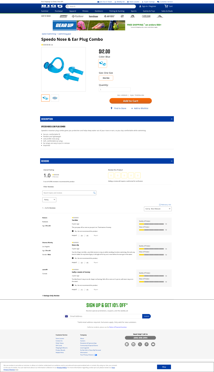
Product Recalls (61, 350)
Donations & (88, 343)
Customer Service (166, 2)
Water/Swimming (49, 34)
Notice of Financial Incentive (118, 327)
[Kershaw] (93, 16)
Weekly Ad (120, 2)
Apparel (72, 11)
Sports (134, 11)
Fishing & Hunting (116, 11)
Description (47, 119)
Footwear (59, 11)
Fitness (85, 11)
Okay (164, 367)
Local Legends (84, 348)
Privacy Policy (62, 368)
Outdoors (99, 11)
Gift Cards (59, 345)
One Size (106, 78)
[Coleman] (64, 16)
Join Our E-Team (105, 2)
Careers (83, 341)
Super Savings (149, 2)
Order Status (60, 343)
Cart (171, 7)
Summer (44, 11)
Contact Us (59, 341)
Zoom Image (49, 50)
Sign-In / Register (149, 6)
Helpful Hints (60, 352)
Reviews (45, 161)
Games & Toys (149, 11)
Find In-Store (120, 108)
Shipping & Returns (62, 348)
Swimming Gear (64, 34)
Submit (146, 316)
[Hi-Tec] (109, 16)
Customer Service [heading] (62, 335)
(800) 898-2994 (140, 337)
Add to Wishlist (141, 108)
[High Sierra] (160, 16)
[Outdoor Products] (78, 16)
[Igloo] (132, 16)
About (82, 338)
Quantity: (103, 84)
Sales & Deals (167, 11)
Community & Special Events (89, 345)
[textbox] (107, 316)
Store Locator (134, 2)
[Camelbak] (146, 16)
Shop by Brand (46, 16)
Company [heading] (83, 335)
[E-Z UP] (122, 16)
